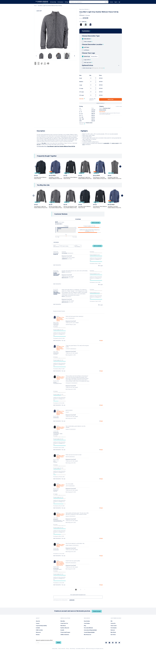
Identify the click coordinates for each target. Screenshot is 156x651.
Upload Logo (87, 56)
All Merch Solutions (65, 634)
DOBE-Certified (40, 630)
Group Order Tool (65, 623)
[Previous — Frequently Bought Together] (36, 166)
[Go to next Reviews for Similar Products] (84, 589)
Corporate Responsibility (42, 625)
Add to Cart (110, 99)
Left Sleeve (86, 50)
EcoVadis (38, 627)
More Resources (88, 634)
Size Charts (114, 634)
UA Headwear (60, 2)
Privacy (67, 648)
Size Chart (81, 98)
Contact (111, 2)
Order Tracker (114, 625)
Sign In (115, 2)
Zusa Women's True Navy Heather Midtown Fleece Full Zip (99, 178)
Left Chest (86, 47)
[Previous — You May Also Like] (34, 196)
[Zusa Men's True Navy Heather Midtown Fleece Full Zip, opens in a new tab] (54, 318)
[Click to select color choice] (81, 24)
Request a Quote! (89, 122)
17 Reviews (87, 15)
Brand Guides (87, 621)
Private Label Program (66, 632)
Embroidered (87, 38)
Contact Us (114, 623)
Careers (38, 623)
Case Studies (87, 623)
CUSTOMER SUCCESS (116, 618)
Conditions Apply (119, 106)
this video (44, 143)
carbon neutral (115, 143)
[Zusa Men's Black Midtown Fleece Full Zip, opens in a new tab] (54, 377)
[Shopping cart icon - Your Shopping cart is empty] (119, 3)
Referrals (113, 630)
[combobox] (56, 246)
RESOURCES (87, 618)
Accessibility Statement (80, 648)
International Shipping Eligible (91, 630)
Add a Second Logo (93, 68)
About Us (38, 621)
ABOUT (37, 618)
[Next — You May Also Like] (122, 196)
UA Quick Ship (53, 2)
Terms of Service (61, 648)
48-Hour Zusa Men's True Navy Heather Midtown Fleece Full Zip (60, 563)
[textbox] (78, 597)
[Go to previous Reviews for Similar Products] (71, 589)
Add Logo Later (87, 62)
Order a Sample (87, 41)
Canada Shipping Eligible (90, 632)
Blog (85, 625)
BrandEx (63, 630)
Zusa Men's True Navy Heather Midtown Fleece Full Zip (55, 178)
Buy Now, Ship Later (65, 627)
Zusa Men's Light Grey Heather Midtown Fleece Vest (114, 178)
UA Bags (66, 2)
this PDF (39, 144)
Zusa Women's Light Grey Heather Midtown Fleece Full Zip (61, 146)
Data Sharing (72, 648)
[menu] (53, 1)
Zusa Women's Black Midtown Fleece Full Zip (70, 178)
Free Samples (114, 627)
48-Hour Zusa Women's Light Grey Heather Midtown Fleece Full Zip (70, 207)
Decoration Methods (89, 627)
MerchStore (64, 625)
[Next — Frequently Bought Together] (120, 166)
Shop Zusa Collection (83, 9)
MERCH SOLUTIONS (65, 618)
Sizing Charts (54, 648)
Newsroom (39, 632)
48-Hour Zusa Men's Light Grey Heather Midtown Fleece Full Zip (56, 207)
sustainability (106, 143)
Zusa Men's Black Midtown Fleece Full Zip (40, 178)
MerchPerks (114, 632)
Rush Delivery (102, 111)
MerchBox (63, 621)
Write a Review (95, 222)
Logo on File (87, 59)
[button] (66, 227)
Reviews (38, 634)
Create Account (97, 611)
